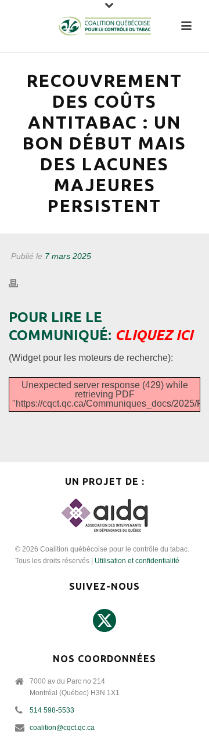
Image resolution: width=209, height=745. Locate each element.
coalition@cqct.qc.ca (62, 728)
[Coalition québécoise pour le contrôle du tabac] (104, 26)
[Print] (19, 283)
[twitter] (104, 621)
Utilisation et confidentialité (137, 561)
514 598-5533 (52, 710)
